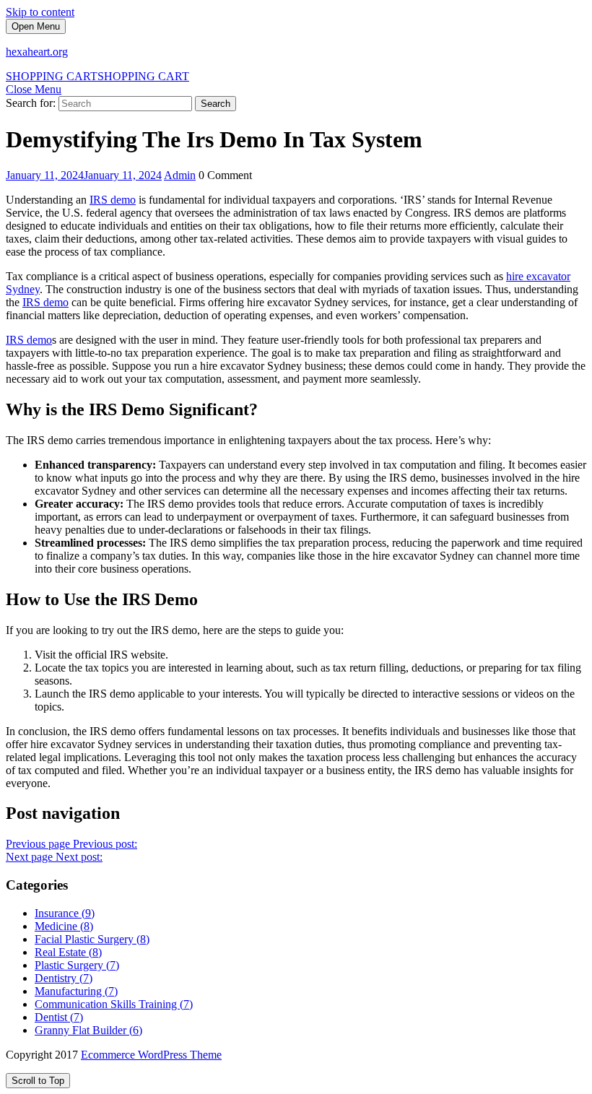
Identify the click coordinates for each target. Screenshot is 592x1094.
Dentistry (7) (63, 978)
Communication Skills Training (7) (114, 1004)
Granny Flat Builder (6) (88, 1030)
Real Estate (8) (68, 952)
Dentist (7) (59, 1017)
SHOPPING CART (97, 76)
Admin (180, 175)
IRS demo (113, 200)
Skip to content (40, 12)
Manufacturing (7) (76, 991)
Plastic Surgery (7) (77, 965)
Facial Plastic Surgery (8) (92, 939)
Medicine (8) (64, 926)
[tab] (36, 26)
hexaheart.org (37, 51)
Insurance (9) (65, 913)
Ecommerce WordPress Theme (151, 1055)
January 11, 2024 (84, 175)
